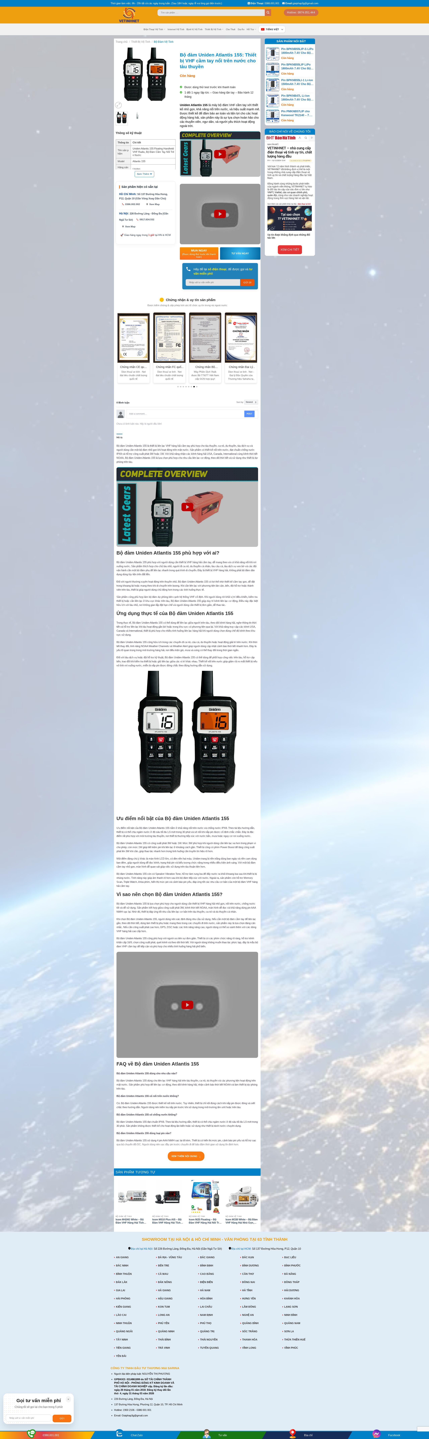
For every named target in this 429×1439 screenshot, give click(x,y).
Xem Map (154, 204)
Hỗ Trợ (250, 29)
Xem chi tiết (290, 249)
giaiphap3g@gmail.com (305, 3)
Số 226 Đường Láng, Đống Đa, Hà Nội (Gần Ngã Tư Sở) (176, 1248)
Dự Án (241, 29)
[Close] (68, 1399)
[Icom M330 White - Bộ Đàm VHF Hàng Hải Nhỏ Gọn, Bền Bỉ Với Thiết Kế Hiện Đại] (242, 1196)
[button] (178, 386)
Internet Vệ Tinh (176, 29)
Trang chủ (122, 41)
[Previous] (119, 78)
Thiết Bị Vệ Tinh (213, 29)
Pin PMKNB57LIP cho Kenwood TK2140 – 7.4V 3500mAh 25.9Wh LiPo (297, 113)
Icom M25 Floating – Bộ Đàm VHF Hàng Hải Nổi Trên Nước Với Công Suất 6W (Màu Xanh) (205, 1221)
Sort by (239, 402)
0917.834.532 (147, 219)
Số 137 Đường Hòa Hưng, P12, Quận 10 (266, 1248)
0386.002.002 (132, 204)
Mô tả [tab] (119, 437)
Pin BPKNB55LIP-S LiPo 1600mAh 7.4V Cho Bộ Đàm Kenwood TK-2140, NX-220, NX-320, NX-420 (297, 51)
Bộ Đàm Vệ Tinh (163, 41)
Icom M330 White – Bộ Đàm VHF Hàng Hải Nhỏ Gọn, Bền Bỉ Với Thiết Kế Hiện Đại (242, 1221)
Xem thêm (143, 174)
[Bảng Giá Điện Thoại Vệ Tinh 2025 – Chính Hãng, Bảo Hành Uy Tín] (135, 15)
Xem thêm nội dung (186, 1156)
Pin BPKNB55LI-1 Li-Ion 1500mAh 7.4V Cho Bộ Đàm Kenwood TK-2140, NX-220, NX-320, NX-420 (297, 82)
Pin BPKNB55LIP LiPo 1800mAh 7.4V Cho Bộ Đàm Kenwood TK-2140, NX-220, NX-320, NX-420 (297, 67)
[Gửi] (268, 12)
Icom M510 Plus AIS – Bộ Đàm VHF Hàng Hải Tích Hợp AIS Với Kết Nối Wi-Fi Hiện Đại (167, 1221)
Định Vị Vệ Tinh (194, 29)
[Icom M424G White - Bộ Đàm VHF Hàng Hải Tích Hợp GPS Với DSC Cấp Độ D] (132, 1196)
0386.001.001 (272, 3)
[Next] (170, 78)
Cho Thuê (230, 29)
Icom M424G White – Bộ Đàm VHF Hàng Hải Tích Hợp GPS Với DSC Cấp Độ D (131, 1221)
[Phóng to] (118, 105)
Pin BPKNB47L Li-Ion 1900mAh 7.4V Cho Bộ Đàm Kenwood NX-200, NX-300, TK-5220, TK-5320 (296, 98)
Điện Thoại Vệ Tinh (153, 29)
